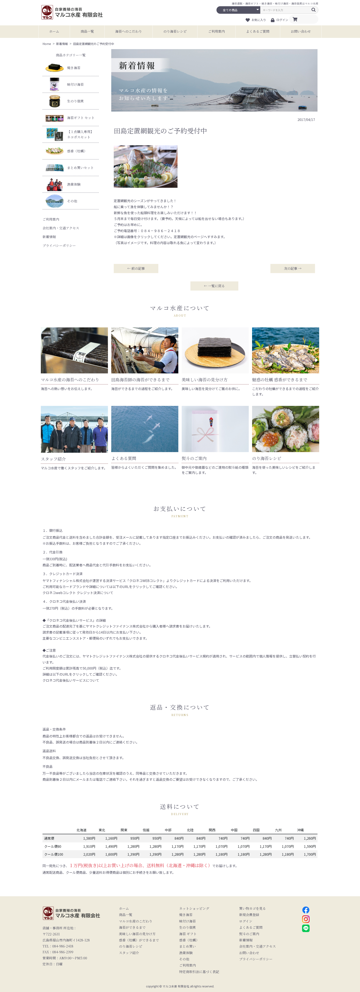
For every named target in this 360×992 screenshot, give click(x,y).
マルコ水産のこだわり (135, 921)
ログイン (245, 921)
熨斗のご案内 (249, 934)
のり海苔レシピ (175, 31)
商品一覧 (87, 31)
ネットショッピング (194, 908)
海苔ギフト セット (81, 117)
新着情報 (49, 236)
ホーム (54, 31)
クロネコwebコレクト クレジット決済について (77, 592)
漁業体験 (73, 184)
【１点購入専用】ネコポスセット (80, 134)
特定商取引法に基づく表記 (199, 972)
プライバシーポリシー (59, 245)
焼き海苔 (73, 67)
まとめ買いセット (80, 167)
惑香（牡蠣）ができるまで (139, 940)
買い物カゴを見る (252, 908)
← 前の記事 (136, 268)
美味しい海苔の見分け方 (137, 934)
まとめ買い (187, 946)
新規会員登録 (249, 914)
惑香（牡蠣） (77, 151)
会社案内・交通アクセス (60, 228)
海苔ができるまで (132, 927)
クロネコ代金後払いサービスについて (70, 680)
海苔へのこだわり (128, 31)
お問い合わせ (301, 31)
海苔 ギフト (188, 934)
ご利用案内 (216, 31)
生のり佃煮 (75, 101)
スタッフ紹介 (129, 953)
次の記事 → (292, 268)
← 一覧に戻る (214, 285)
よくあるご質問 (257, 31)
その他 (72, 201)
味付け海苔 (75, 84)
